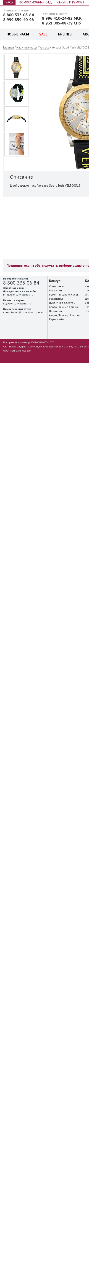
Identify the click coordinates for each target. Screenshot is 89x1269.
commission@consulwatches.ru (23, 312)
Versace (44, 47)
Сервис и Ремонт (70, 2)
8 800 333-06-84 (18, 14)
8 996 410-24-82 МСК (62, 18)
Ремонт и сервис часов (64, 294)
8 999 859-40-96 (18, 19)
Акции (53, 315)
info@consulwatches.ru (18, 294)
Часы (9, 2)
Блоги (63, 315)
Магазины (55, 290)
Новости (74, 315)
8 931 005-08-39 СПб (61, 23)
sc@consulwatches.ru (17, 303)
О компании (57, 286)
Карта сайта (57, 319)
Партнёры (55, 311)
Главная (8, 47)
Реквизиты (56, 298)
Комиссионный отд (35, 2)
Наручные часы (26, 47)
